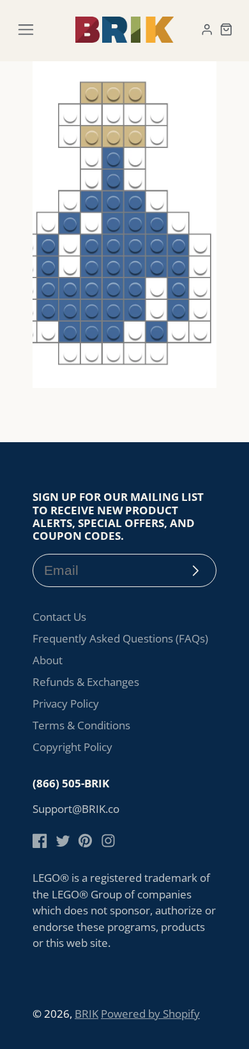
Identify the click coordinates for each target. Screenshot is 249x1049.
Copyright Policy (72, 747)
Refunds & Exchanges (86, 681)
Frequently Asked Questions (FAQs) (120, 638)
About (48, 660)
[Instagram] (108, 840)
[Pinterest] (85, 840)
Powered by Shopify (150, 1013)
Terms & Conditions (81, 725)
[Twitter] (63, 840)
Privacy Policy (66, 703)
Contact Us (59, 616)
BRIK (86, 1013)
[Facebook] (40, 840)
